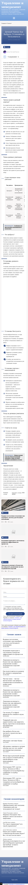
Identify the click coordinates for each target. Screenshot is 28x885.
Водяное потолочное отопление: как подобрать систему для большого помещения (12, 642)
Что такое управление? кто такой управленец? (13, 825)
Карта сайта (15, 879)
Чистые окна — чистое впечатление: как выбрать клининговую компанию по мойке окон (13, 681)
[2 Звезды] (23, 492)
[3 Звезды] (12, 494)
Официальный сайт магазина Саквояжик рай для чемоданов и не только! (13, 807)
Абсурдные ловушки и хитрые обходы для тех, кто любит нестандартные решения (14, 748)
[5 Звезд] (14, 494)
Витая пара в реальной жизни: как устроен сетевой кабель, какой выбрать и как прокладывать (14, 758)
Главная (3, 23)
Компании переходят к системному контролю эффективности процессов (13, 652)
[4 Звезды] (13, 494)
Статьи (9, 23)
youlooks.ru (12, 884)
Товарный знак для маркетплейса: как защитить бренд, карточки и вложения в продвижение (14, 723)
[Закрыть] (1, 884)
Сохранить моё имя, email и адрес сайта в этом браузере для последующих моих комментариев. (13, 608)
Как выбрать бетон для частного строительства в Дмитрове (12, 733)
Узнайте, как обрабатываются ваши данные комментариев (12, 619)
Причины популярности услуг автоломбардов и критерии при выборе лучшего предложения (14, 843)
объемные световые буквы (12, 741)
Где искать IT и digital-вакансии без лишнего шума (13, 713)
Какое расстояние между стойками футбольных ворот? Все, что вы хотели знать (14, 833)
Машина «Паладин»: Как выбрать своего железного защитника (12, 816)
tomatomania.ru (20, 884)
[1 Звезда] (22, 492)
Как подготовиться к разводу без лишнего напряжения (13, 672)
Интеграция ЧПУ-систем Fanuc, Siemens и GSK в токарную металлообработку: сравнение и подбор (13, 769)
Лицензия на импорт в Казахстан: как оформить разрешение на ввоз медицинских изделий (12, 662)
